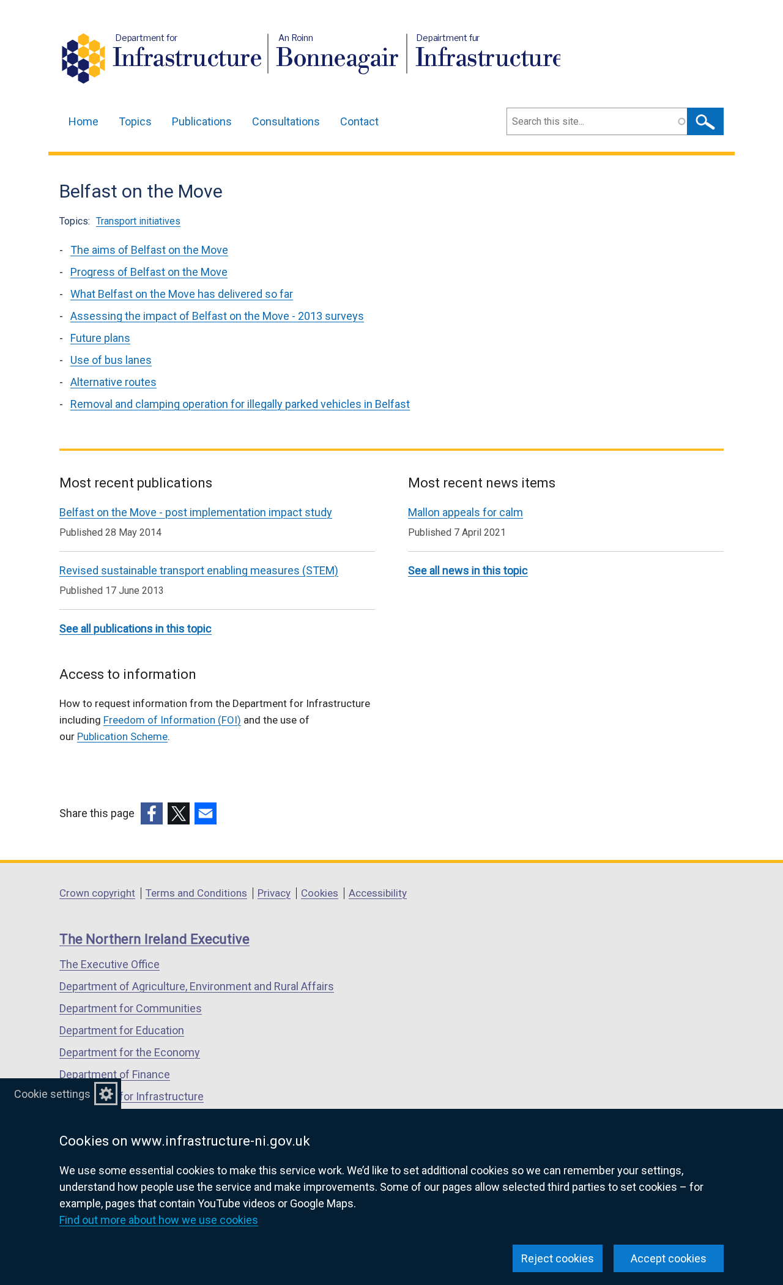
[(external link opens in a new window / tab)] (152, 813)
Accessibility (378, 893)
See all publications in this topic (135, 628)
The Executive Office (109, 964)
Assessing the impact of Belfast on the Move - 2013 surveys (217, 315)
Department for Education (121, 1030)
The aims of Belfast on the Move (149, 249)
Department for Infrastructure (131, 1096)
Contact (359, 121)
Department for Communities (130, 1008)
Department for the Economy (129, 1052)
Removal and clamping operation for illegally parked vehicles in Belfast (240, 404)
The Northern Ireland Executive (154, 939)
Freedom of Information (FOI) (172, 720)
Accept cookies (669, 1258)
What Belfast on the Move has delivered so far (181, 293)
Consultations (286, 121)
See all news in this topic (468, 570)
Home (83, 121)
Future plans (100, 337)
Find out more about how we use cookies (158, 1219)
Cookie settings (52, 1093)
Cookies (319, 893)
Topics (135, 121)
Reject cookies (557, 1258)
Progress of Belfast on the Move (149, 271)
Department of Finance (114, 1074)
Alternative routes (113, 382)
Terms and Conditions (196, 893)
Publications (202, 121)
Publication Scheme (122, 736)
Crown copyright (97, 893)
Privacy (274, 893)
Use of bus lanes (111, 360)
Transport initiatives (138, 221)
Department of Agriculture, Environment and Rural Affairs (196, 986)
